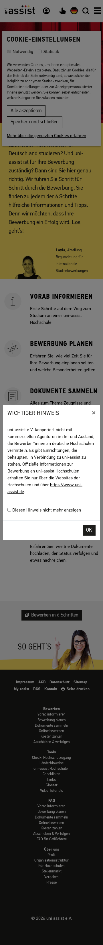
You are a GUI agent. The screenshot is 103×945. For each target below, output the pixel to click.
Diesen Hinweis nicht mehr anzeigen (46, 510)
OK (89, 530)
